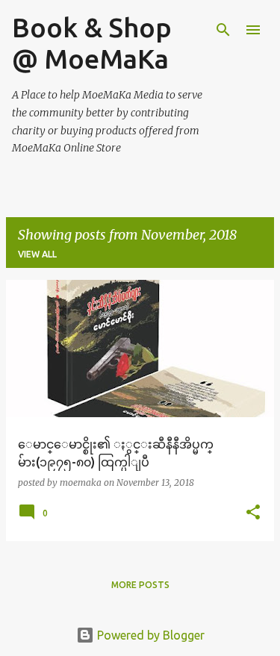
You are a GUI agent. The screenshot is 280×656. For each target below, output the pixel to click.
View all (37, 254)
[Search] (223, 30)
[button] (253, 513)
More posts (140, 585)
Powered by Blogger (149, 635)
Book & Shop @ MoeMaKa (92, 43)
